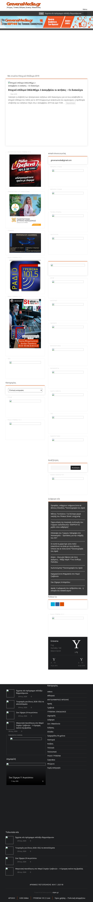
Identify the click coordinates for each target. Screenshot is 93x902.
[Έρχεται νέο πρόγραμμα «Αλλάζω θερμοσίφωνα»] (10, 693)
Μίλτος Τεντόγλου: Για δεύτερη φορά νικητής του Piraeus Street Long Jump (66, 515)
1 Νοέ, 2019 (13, 94)
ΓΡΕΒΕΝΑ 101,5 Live (41, 898)
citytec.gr (55, 892)
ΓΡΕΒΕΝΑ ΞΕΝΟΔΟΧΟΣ (56, 711)
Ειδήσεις (50, 728)
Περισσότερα (70, 103)
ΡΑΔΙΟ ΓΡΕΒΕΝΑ (54, 756)
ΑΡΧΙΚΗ (11, 898)
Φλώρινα (50, 764)
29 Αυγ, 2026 (22, 697)
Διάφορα (50, 719)
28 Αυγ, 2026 (12, 731)
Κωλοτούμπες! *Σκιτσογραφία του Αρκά (66, 568)
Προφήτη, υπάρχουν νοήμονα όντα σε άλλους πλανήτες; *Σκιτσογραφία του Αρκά (68, 506)
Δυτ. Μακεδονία (53, 723)
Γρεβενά (50, 707)
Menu (85, 5)
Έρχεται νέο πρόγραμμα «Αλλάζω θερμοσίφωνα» (34, 837)
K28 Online (24, 898)
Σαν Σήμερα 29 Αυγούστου (27, 712)
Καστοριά (51, 740)
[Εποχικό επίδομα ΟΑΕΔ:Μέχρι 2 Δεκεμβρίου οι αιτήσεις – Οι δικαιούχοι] (26, 84)
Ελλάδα (50, 732)
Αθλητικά (50, 695)
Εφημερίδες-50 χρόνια (56, 736)
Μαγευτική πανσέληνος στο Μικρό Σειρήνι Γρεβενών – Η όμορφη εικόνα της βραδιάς (30, 725)
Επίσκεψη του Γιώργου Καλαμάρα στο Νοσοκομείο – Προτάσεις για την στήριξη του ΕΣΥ (67, 535)
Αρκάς (49, 703)
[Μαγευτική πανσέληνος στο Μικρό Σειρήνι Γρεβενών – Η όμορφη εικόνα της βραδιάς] (10, 726)
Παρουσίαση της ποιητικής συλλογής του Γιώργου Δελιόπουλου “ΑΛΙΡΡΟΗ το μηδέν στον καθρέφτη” (67, 524)
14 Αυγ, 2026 (14, 791)
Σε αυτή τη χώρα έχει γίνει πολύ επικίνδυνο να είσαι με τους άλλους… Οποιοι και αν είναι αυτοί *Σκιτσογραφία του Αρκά (67, 547)
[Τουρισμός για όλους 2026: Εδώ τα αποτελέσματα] (10, 704)
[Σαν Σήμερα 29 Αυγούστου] (10, 715)
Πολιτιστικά (51, 752)
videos (49, 691)
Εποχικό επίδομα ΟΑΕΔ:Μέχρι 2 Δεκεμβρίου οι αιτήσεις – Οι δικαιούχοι (45, 89)
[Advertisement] (46, 54)
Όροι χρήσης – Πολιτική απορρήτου (70, 898)
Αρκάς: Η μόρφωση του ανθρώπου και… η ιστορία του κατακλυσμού (67, 589)
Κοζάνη (50, 744)
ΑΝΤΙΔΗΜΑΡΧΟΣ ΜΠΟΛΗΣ (58, 699)
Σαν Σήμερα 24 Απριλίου (60, 582)
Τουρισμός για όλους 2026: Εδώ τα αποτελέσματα (35, 848)
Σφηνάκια (51, 760)
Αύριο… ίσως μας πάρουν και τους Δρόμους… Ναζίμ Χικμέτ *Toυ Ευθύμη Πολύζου (66, 559)
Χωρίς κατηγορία (53, 768)
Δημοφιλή (51, 715)
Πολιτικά (50, 748)
